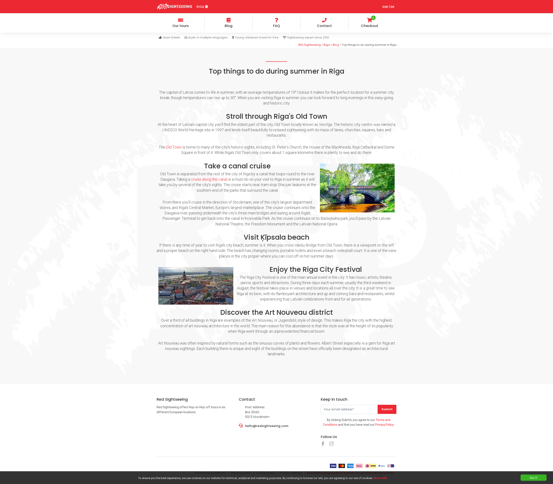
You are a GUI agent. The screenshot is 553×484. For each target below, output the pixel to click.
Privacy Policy (384, 424)
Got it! (533, 478)
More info (380, 478)
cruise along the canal (209, 179)
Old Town (174, 147)
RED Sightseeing (309, 45)
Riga (201, 7)
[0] (393, 21)
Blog (336, 45)
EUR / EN (388, 7)
